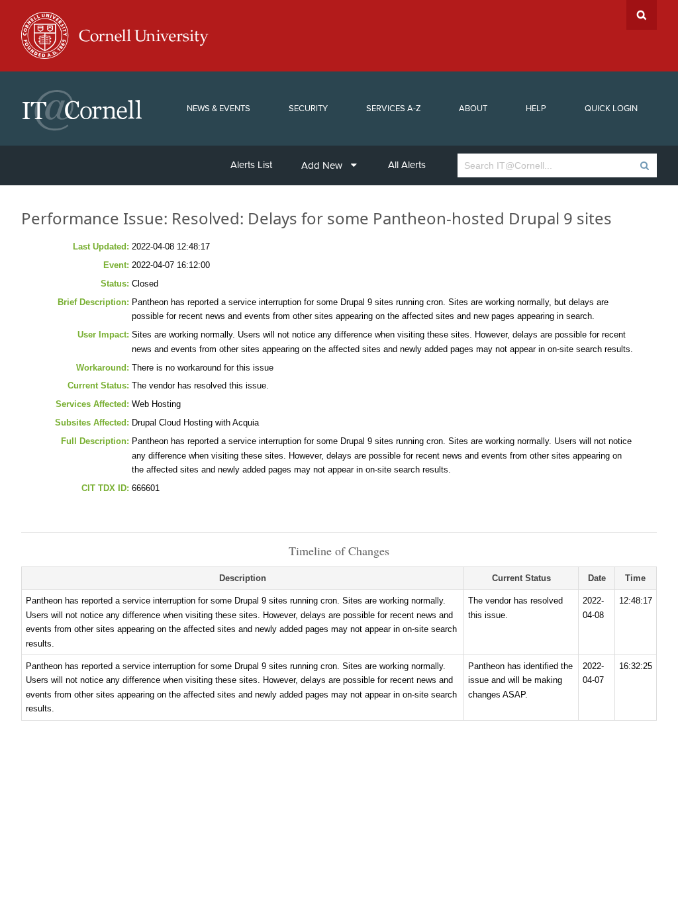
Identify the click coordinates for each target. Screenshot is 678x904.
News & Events (218, 108)
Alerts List (251, 165)
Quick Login (611, 108)
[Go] (644, 165)
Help (536, 108)
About (473, 108)
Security (308, 108)
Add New (321, 165)
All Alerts (407, 165)
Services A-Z (393, 108)
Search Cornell (641, 15)
